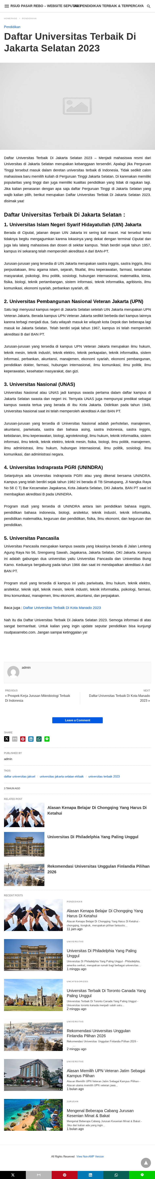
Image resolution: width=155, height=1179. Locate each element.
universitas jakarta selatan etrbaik (62, 776)
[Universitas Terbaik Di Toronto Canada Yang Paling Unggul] (33, 995)
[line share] (46, 739)
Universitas (75, 941)
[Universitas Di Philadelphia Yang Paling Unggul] (24, 844)
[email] (39, 1175)
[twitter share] (6, 739)
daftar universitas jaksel (19, 776)
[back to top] (146, 1163)
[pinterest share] (22, 739)
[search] (148, 6)
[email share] (14, 739)
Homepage (10, 18)
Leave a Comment (77, 720)
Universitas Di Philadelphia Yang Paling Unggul (92, 837)
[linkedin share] (31, 739)
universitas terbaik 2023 (104, 776)
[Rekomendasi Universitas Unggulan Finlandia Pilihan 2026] (24, 873)
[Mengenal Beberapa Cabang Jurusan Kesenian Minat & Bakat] (33, 1115)
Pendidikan (29, 18)
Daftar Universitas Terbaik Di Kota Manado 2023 (62, 608)
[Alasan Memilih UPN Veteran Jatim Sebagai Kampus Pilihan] (33, 1075)
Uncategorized (77, 981)
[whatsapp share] (39, 739)
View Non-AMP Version (90, 1156)
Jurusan (73, 1101)
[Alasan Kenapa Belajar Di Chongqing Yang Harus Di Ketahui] (24, 815)
